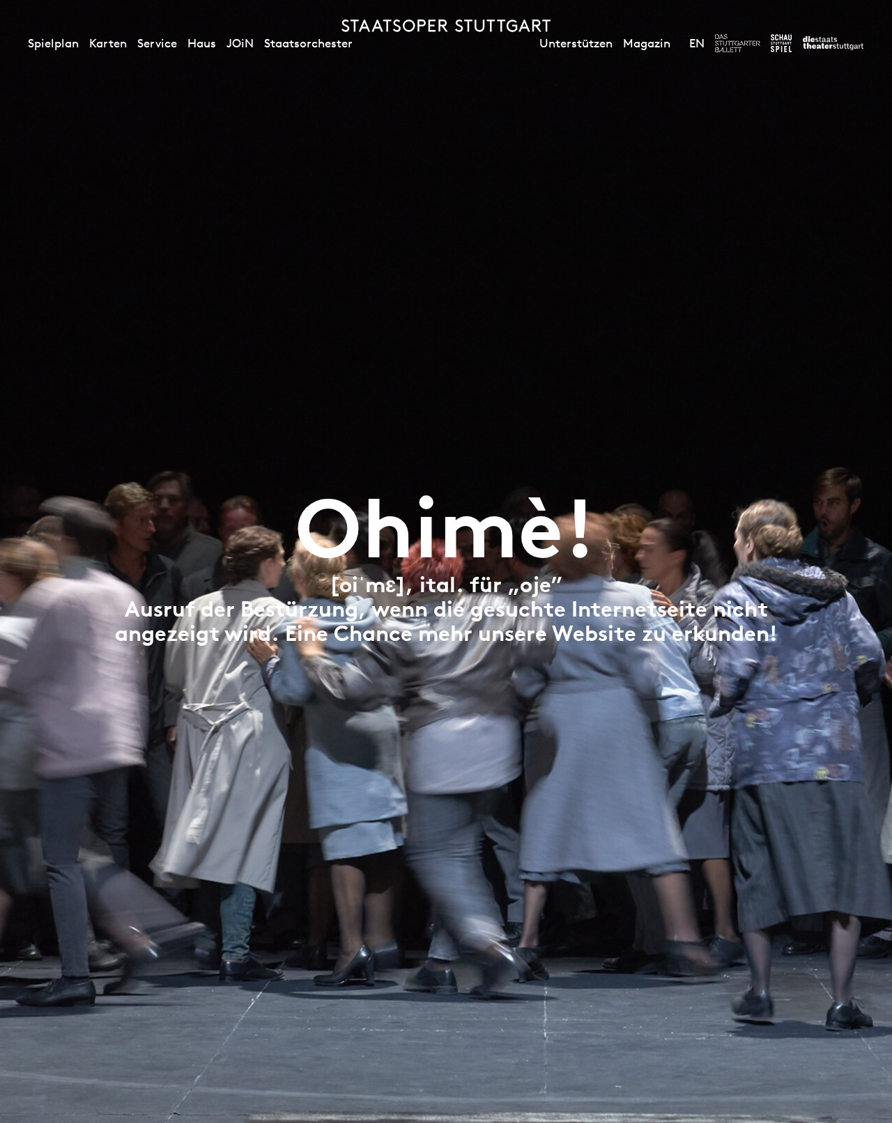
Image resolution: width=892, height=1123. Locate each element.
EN (697, 43)
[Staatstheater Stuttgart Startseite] (446, 26)
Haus (201, 43)
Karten (108, 43)
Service (157, 43)
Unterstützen (576, 43)
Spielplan (53, 43)
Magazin (646, 43)
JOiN (240, 43)
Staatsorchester (308, 43)
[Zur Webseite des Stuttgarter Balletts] (737, 43)
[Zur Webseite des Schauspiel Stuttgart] (781, 43)
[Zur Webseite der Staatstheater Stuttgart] (833, 43)
